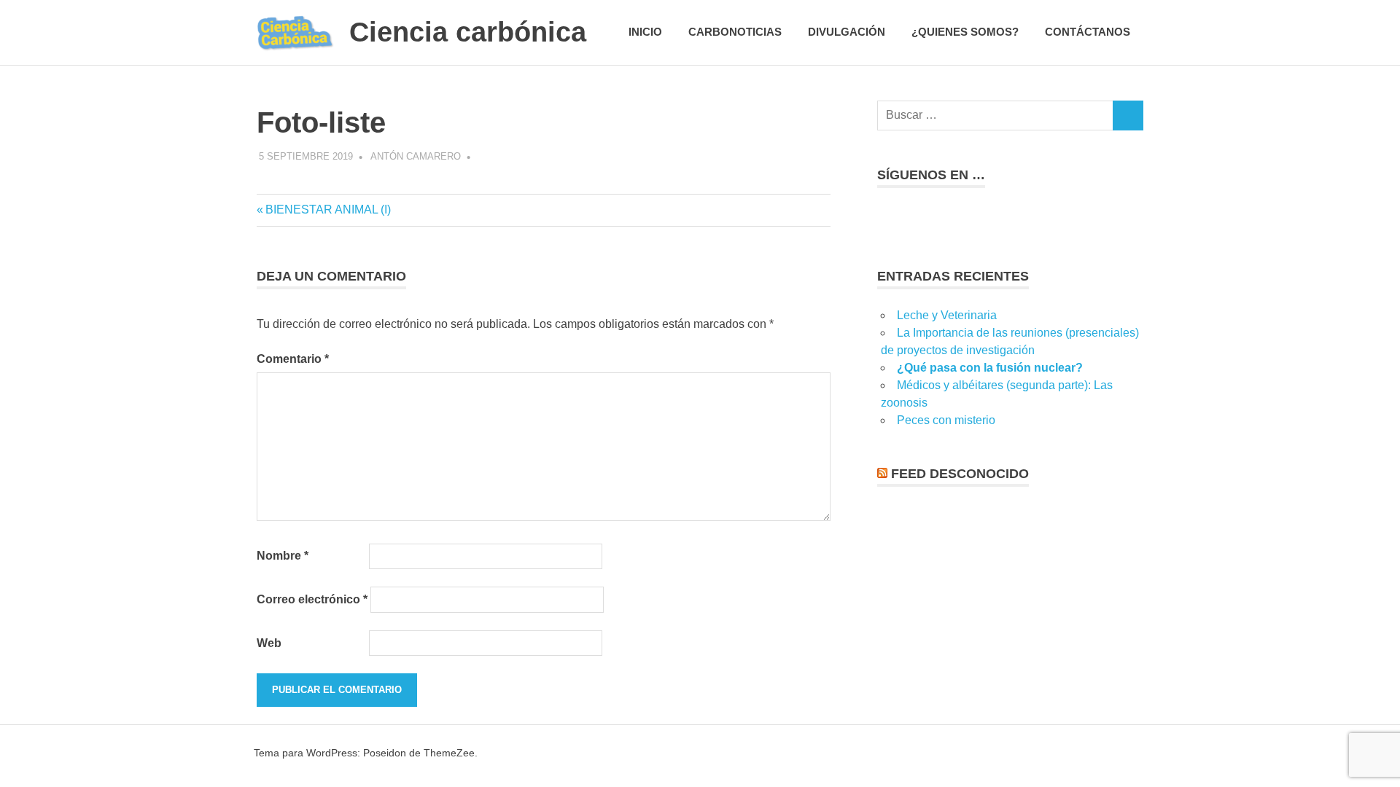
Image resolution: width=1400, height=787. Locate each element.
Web (269, 643)
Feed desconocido (960, 473)
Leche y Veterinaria (947, 315)
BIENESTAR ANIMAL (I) (328, 209)
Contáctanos (1087, 32)
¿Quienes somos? (965, 32)
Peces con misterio (946, 420)
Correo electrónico (312, 599)
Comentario (293, 359)
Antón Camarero (415, 156)
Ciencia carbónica (467, 32)
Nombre (282, 555)
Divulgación (846, 32)
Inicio (645, 32)
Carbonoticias (735, 32)
